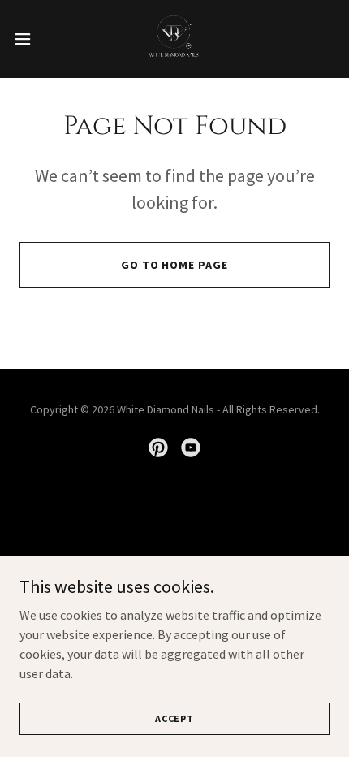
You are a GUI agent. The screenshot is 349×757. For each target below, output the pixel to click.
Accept (174, 718)
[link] (174, 38)
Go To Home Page (175, 264)
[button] (31, 39)
